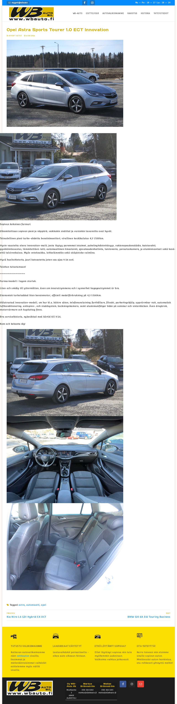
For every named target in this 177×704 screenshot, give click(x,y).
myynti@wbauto (19, 3)
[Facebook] (84, 2)
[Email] (140, 684)
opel (43, 605)
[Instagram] (92, 2)
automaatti (33, 605)
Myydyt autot (15, 36)
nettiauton (23, 656)
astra (22, 605)
